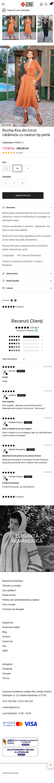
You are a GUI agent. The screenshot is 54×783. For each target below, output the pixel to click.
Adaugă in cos (23, 195)
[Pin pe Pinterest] (15, 300)
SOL (4, 646)
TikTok (5, 678)
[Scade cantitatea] (5, 182)
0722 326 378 (26, 701)
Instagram (7, 664)
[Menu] (3, 4)
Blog (4, 632)
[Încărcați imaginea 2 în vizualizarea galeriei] (28, 27)
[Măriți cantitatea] (22, 182)
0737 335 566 (9, 701)
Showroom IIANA (11, 627)
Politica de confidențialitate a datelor (20, 599)
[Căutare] (46, 4)
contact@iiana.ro (11, 707)
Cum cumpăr (8, 604)
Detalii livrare (9, 595)
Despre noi (7, 622)
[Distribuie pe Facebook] (12, 300)
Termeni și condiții (11, 585)
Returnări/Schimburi (12, 581)
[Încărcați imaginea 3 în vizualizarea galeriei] (45, 29)
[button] (8, 307)
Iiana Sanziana (13, 773)
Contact (6, 636)
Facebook (7, 668)
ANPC (5, 650)
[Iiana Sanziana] (27, 4)
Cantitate (6, 177)
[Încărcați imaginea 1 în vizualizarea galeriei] (10, 27)
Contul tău (7, 641)
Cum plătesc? (9, 590)
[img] (8, 367)
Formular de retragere (13, 609)
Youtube (6, 673)
